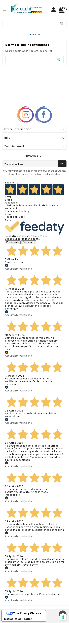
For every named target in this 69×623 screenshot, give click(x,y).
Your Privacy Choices (27, 613)
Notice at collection (18, 618)
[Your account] (54, 11)
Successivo (29, 242)
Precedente (12, 242)
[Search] (61, 23)
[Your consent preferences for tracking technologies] (63, 617)
